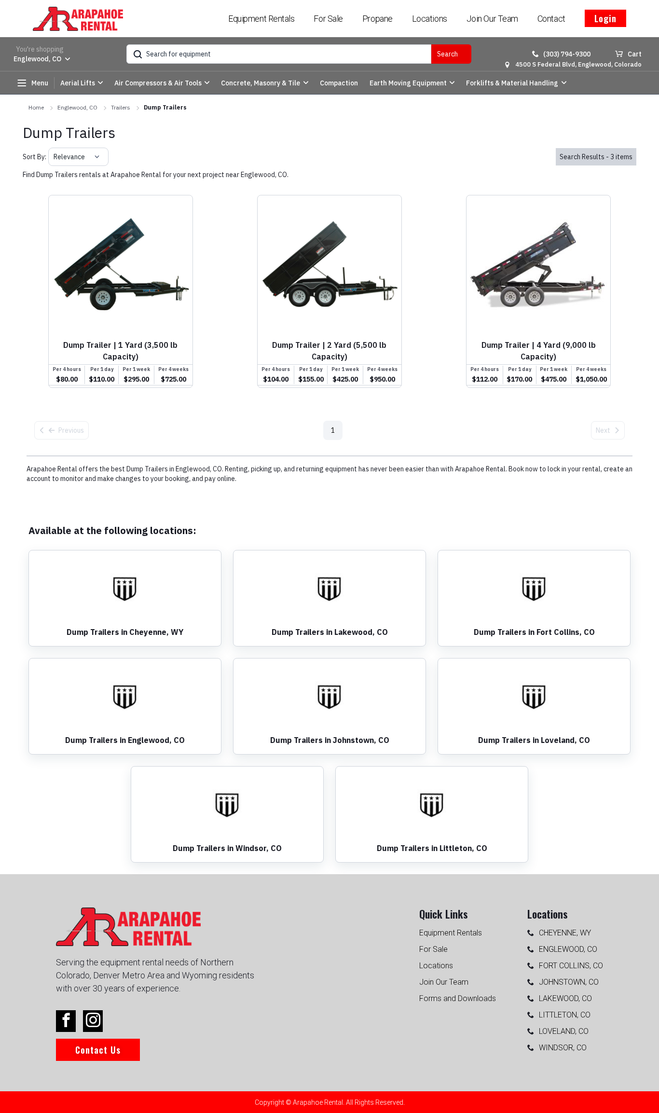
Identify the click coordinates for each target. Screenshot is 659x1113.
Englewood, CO (77, 107)
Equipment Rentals (261, 19)
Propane (377, 19)
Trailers (120, 107)
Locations (429, 19)
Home (36, 107)
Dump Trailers (165, 107)
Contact (551, 19)
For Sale (328, 19)
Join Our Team (492, 19)
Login (605, 18)
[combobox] (54, 157)
